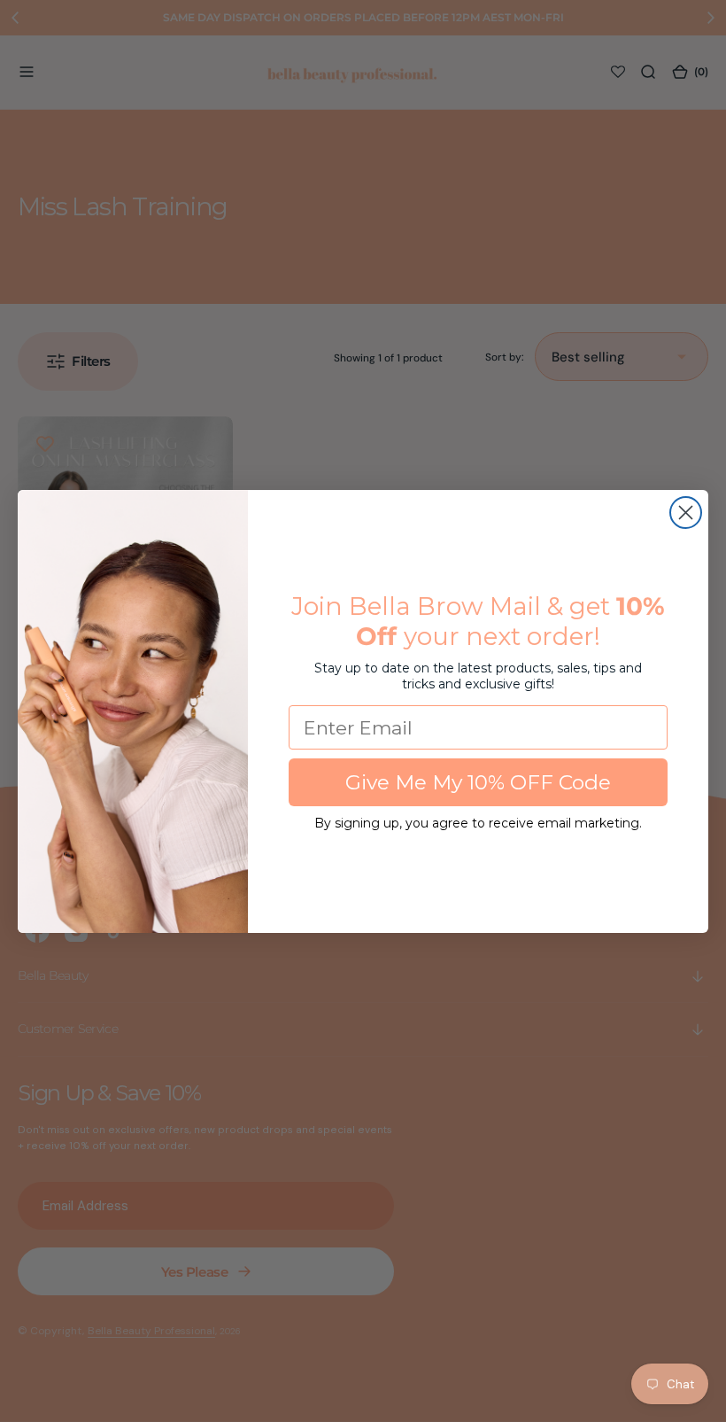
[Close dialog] (685, 512)
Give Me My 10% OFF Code (478, 782)
